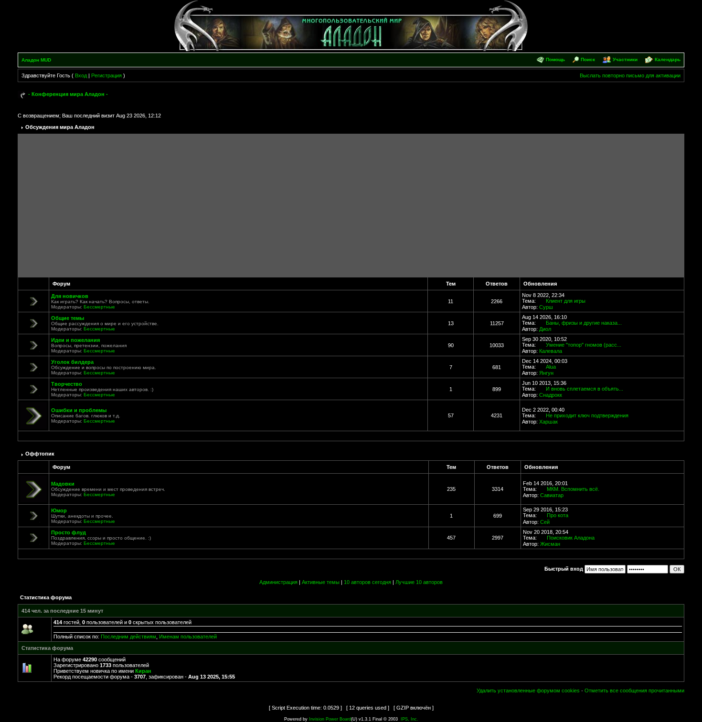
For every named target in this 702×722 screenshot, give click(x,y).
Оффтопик (39, 454)
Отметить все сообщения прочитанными (634, 690)
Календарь (668, 59)
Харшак (548, 422)
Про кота (557, 515)
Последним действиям (128, 636)
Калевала (550, 351)
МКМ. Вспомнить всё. (573, 489)
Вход (81, 75)
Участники (625, 59)
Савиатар (552, 495)
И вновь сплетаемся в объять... (584, 389)
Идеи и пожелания (75, 340)
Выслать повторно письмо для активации (630, 75)
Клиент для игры (565, 301)
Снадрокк (550, 395)
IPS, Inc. (409, 719)
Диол (545, 329)
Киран (143, 671)
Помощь (555, 59)
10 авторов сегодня (367, 582)
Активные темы (321, 582)
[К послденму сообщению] (541, 301)
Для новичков (69, 296)
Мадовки (62, 484)
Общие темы (67, 318)
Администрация (278, 582)
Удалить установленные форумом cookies (528, 690)
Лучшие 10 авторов (419, 582)
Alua (551, 367)
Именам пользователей (188, 636)
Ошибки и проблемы (78, 410)
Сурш (546, 307)
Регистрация (106, 75)
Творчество (66, 384)
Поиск (588, 59)
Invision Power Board (330, 719)
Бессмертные (99, 306)
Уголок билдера (72, 362)
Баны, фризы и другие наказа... (584, 323)
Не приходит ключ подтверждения (587, 415)
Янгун (546, 373)
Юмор (59, 510)
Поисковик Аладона (571, 538)
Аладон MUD (36, 60)
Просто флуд (68, 532)
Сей (545, 522)
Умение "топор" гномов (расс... (583, 345)
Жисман (550, 544)
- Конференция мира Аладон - (68, 94)
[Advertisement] (351, 205)
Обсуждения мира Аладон (60, 127)
